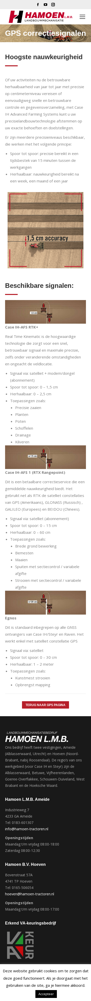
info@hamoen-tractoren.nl (26, 828)
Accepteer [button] (46, 994)
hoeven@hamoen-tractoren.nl (29, 893)
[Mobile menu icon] (82, 16)
